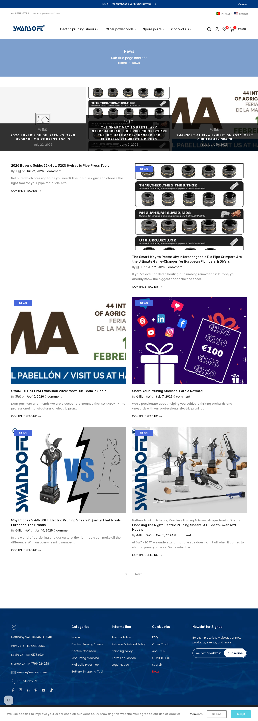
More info (196, 714)
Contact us (180, 29)
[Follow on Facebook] (13, 690)
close (16, 4)
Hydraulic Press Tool (85, 665)
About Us (158, 651)
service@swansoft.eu (46, 13)
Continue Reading (24, 191)
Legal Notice (120, 665)
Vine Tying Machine (85, 658)
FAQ (155, 637)
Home (122, 63)
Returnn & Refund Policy (129, 644)
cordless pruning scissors (188, 520)
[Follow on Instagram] (20, 690)
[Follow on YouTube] (43, 690)
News (144, 169)
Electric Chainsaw (84, 651)
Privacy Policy (121, 637)
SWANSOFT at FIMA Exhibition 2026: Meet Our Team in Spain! (59, 391)
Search (157, 665)
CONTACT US (161, 658)
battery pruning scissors (149, 520)
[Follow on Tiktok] (51, 690)
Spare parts (152, 29)
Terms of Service (124, 658)
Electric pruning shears (78, 29)
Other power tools (120, 29)
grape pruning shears (224, 520)
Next (138, 574)
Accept (240, 714)
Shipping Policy (122, 651)
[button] (232, 13)
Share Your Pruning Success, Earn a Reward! (167, 391)
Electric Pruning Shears (87, 644)
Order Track (160, 644)
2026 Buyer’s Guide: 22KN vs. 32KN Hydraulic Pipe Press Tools (60, 165)
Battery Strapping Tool (87, 671)
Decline (216, 714)
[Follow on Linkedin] (28, 690)
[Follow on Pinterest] (36, 690)
